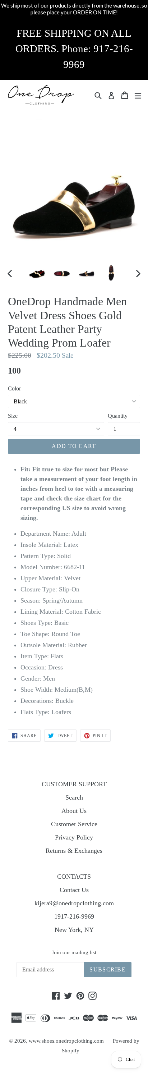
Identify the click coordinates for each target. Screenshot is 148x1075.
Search (74, 797)
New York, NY (74, 929)
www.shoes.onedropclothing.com (66, 1041)
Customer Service (74, 824)
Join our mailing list (74, 952)
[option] (36, 273)
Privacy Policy (74, 837)
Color (14, 388)
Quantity (118, 416)
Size (13, 416)
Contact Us (74, 889)
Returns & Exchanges (74, 850)
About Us (74, 810)
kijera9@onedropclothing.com (74, 903)
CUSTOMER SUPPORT (74, 784)
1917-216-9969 (74, 916)
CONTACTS (74, 876)
